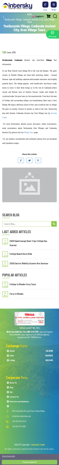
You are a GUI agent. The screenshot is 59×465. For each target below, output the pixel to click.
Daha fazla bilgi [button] (8, 456)
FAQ (11, 392)
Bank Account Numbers (19, 401)
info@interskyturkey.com (21, 416)
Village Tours (29, 132)
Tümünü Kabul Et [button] (30, 462)
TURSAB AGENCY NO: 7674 (29, 327)
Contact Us (14, 396)
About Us (13, 382)
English (38, 16)
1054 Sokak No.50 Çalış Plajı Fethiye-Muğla (28, 411)
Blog (11, 387)
